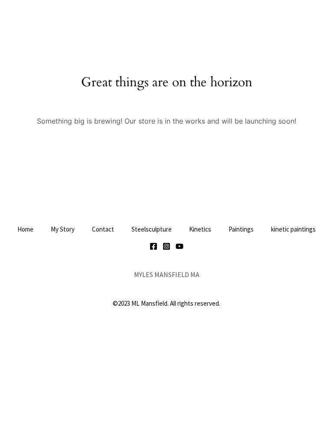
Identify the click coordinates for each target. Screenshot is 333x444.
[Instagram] (166, 246)
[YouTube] (179, 246)
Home (25, 229)
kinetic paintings (293, 229)
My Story (63, 229)
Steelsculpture (151, 229)
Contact (103, 229)
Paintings (241, 229)
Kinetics (200, 229)
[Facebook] (153, 246)
